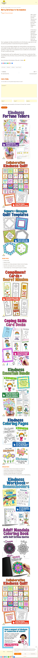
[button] (36, 646)
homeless (8, 67)
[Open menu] (36, 2)
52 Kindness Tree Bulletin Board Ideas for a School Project (13, 473)
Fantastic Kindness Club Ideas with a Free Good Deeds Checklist (13, 470)
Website (28, 101)
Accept (18, 653)
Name (3, 101)
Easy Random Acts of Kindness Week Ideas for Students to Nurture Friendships (16, 264)
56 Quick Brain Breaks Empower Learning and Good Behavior (13, 471)
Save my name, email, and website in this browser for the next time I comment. (16, 104)
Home (4, 651)
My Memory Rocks (6, 260)
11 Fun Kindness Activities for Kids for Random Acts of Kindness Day (14, 468)
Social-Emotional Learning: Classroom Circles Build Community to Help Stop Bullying (17, 474)
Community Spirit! (33, 72)
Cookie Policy (24, 656)
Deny (25, 653)
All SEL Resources (9, 651)
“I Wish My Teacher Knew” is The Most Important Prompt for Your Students (15, 267)
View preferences (33, 653)
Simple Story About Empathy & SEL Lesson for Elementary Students (14, 266)
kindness (13, 67)
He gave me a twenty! (7, 262)
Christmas (3, 67)
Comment (4, 85)
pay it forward (18, 67)
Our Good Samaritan (5, 72)
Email (15, 101)
